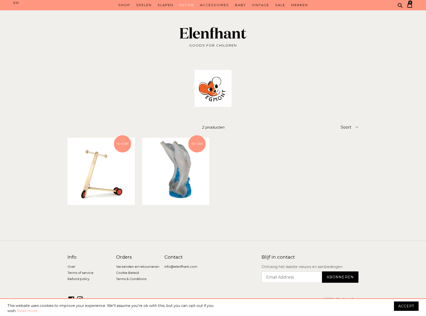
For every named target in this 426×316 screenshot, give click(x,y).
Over (71, 266)
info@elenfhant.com (180, 266)
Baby (240, 5)
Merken (299, 5)
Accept (406, 306)
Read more (27, 311)
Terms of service (80, 273)
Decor (186, 5)
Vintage (260, 5)
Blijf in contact (278, 257)
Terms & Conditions (131, 279)
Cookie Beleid (127, 273)
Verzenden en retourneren (137, 266)
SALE (280, 5)
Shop (124, 5)
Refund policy (78, 279)
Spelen (144, 5)
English (38, 2)
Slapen (165, 5)
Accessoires (214, 5)
